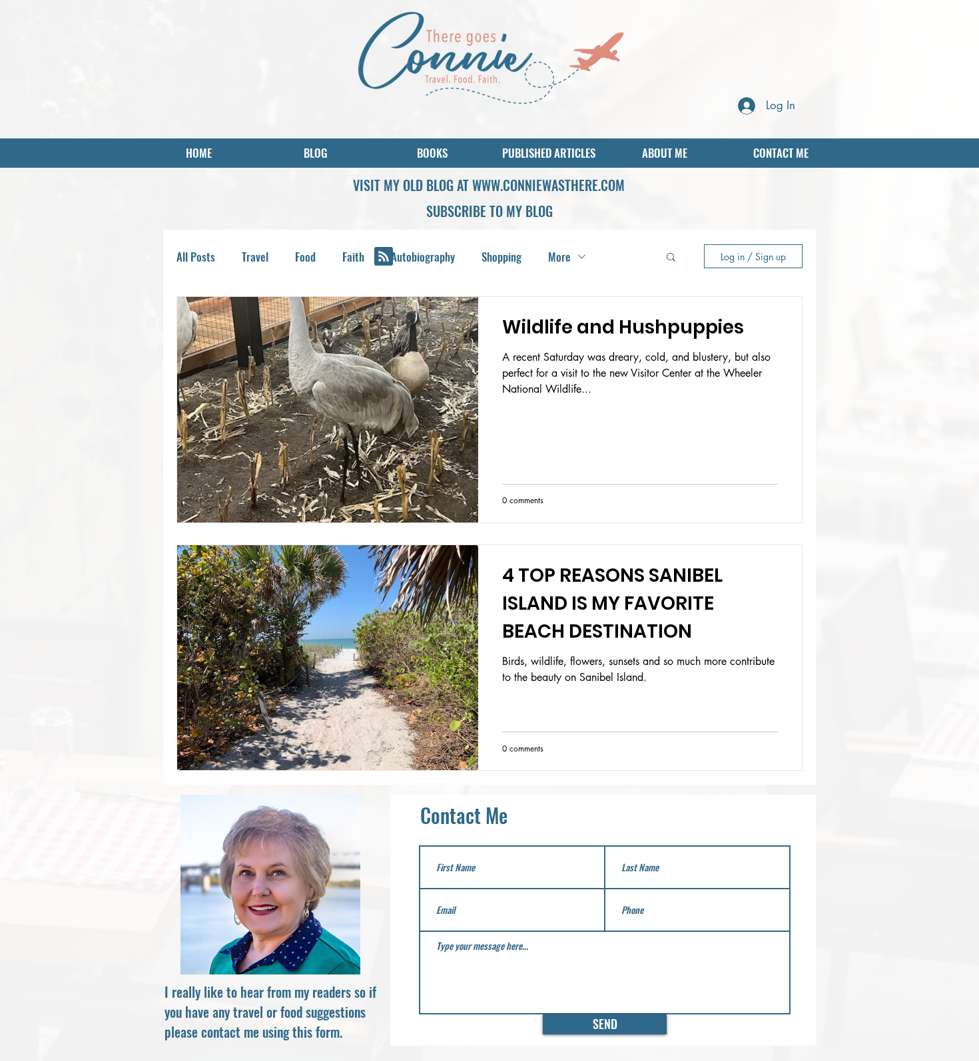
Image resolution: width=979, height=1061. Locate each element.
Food (305, 257)
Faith (353, 257)
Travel (255, 257)
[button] (489, 210)
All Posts (195, 257)
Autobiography (423, 257)
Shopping (501, 257)
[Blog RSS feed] (383, 257)
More (559, 257)
